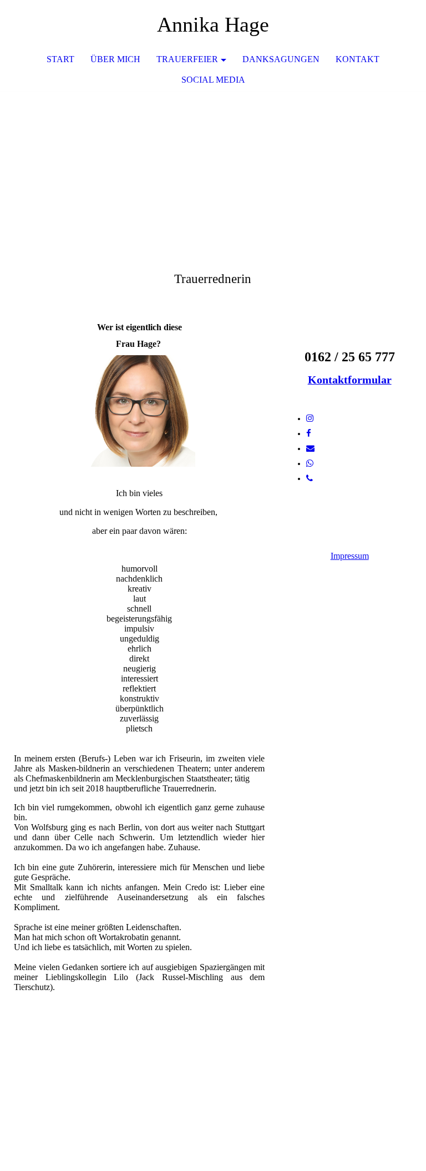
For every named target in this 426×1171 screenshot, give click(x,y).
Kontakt (357, 59)
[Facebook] (308, 433)
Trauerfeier (187, 59)
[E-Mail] (310, 448)
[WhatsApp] (309, 463)
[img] (213, 174)
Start (60, 59)
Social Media (213, 79)
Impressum (350, 556)
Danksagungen (281, 59)
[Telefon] (309, 478)
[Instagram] (309, 418)
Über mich (115, 59)
